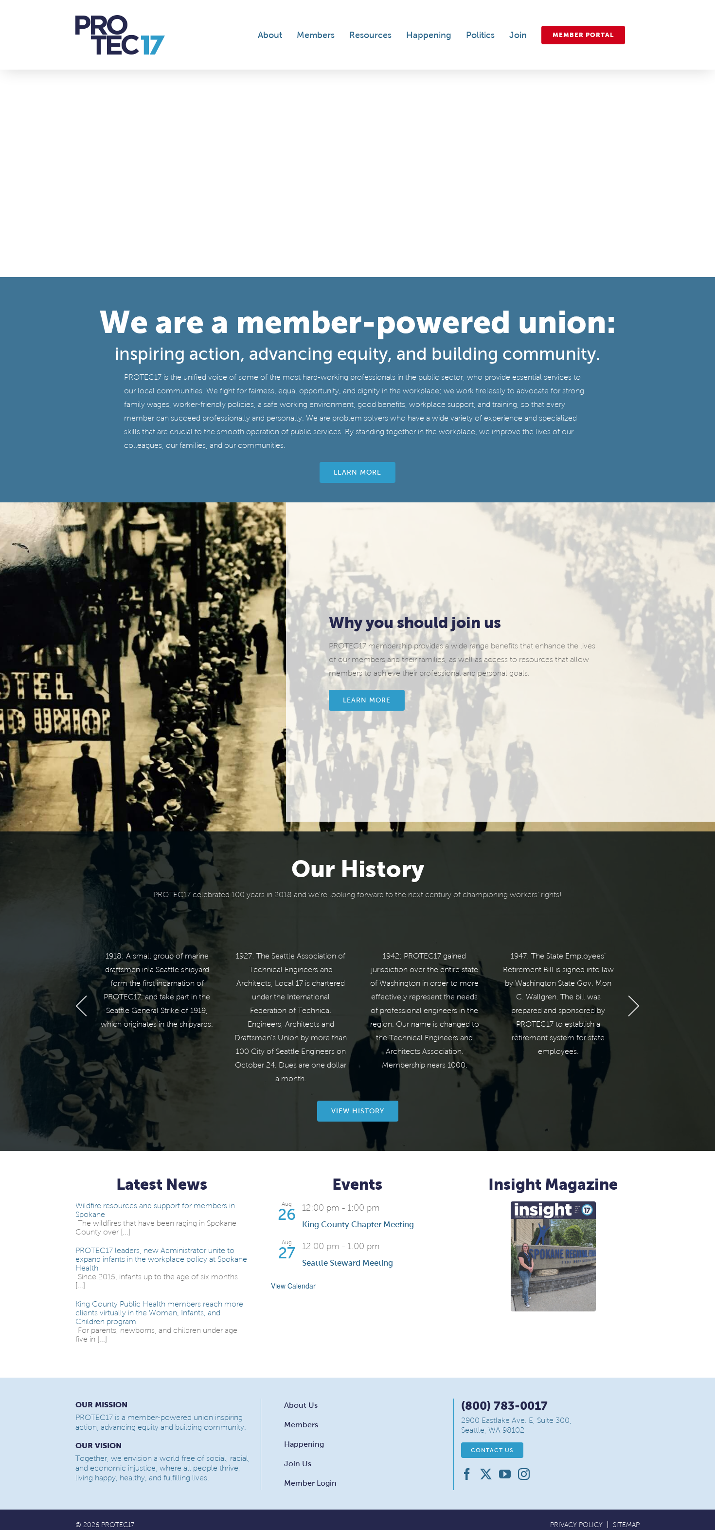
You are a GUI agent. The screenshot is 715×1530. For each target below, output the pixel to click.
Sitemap (626, 1525)
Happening (304, 1444)
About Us (301, 1405)
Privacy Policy (576, 1525)
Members (301, 1424)
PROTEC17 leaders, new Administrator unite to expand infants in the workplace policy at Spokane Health (161, 1259)
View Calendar (293, 1285)
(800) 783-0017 (504, 1405)
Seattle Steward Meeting (347, 1263)
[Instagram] (524, 1474)
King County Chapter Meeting (358, 1224)
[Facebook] (467, 1474)
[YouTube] (505, 1474)
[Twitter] (486, 1474)
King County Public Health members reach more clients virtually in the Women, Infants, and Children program (159, 1313)
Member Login (310, 1483)
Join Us (297, 1463)
